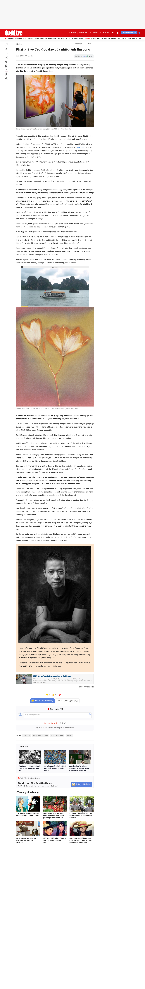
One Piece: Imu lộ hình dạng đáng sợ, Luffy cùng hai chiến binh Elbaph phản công (81, 840)
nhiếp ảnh (80, 147)
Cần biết (95, 33)
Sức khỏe (121, 38)
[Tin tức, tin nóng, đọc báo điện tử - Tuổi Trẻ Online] (14, 33)
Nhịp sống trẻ (78, 38)
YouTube (84, 33)
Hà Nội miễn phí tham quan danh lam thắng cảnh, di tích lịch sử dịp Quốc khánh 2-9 (53, 815)
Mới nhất (11, 38)
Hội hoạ (69, 735)
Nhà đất (114, 38)
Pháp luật (43, 38)
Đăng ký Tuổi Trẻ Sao (129, 32)
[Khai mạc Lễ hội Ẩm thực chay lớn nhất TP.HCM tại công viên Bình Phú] (82, 804)
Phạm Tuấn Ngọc (57, 735)
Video (24, 38)
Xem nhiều (18, 38)
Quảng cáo (105, 33)
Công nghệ (60, 38)
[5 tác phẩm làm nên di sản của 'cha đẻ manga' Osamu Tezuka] (28, 804)
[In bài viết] (6, 78)
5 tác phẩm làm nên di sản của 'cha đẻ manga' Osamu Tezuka (27, 814)
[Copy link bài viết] (71, 700)
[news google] (84, 56)
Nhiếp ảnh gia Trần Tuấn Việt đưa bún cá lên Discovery (52, 676)
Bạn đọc (135, 38)
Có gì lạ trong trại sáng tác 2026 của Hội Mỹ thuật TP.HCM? (26, 840)
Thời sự (30, 38)
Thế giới (36, 38)
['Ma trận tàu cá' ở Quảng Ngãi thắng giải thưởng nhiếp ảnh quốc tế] (55, 757)
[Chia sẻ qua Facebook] (66, 700)
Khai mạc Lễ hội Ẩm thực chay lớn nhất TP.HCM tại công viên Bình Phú (81, 815)
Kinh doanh (52, 38)
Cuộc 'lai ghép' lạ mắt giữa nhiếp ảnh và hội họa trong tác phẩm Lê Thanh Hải (79, 768)
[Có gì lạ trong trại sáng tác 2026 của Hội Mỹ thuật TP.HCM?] (28, 828)
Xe (66, 38)
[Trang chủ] (5, 38)
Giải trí (93, 38)
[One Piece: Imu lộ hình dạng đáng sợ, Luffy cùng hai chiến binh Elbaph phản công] (82, 828)
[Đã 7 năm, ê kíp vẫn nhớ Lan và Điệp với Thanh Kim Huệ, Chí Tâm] (55, 828)
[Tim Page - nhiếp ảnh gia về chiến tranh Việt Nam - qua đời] (30, 757)
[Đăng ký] (81, 784)
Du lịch (70, 38)
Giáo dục (107, 38)
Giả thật (128, 38)
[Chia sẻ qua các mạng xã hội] (76, 700)
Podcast (73, 33)
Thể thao (100, 38)
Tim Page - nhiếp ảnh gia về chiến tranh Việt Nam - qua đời (29, 768)
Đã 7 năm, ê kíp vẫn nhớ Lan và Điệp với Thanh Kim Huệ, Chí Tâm (54, 840)
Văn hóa (87, 38)
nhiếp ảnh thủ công (40, 735)
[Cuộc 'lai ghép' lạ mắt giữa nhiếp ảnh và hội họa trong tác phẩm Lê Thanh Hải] (80, 757)
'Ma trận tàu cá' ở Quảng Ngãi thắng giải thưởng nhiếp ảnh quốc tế (55, 768)
